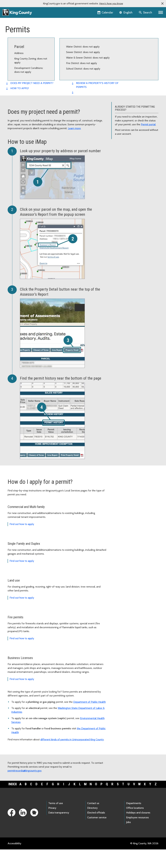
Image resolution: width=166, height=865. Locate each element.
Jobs (128, 822)
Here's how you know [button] (111, 3)
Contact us (93, 803)
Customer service (97, 817)
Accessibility (14, 843)
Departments (133, 803)
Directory (92, 807)
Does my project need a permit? (31, 83)
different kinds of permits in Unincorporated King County (72, 739)
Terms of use (55, 803)
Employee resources (137, 817)
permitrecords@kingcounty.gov (25, 770)
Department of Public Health (89, 701)
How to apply (19, 88)
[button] (162, 3)
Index (12, 784)
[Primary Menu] (160, 12)
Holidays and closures (138, 812)
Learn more (74, 128)
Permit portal (148, 124)
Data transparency (58, 812)
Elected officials (96, 812)
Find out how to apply (22, 524)
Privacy (52, 807)
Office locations (135, 807)
